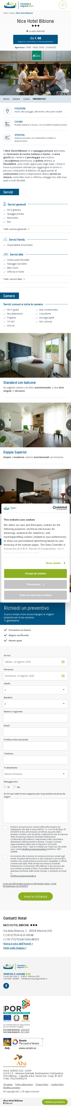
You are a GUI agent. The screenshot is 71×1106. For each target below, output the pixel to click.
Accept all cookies (35, 573)
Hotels (12, 13)
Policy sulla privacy (24, 1084)
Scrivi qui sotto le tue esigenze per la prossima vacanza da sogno (34, 795)
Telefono (8, 753)
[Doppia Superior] (35, 425)
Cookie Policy (57, 1084)
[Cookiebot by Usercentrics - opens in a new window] (52, 508)
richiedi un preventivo (55, 1102)
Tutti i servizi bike (12, 279)
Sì (8, 787)
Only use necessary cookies (35, 595)
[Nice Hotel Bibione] (35, 73)
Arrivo (7, 655)
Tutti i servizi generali (15, 229)
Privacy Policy (42, 1084)
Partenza (8, 669)
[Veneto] (35, 1044)
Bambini (8, 697)
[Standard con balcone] (35, 355)
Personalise (33, 584)
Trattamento (10, 767)
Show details (53, 562)
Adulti (7, 683)
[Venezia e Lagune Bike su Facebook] (6, 986)
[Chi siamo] (14, 1061)
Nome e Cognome (13, 711)
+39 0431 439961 (11, 979)
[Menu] (63, 5)
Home (5, 13)
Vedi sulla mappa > (15, 948)
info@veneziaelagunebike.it (34, 849)
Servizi (6, 99)
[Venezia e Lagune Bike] (18, 5)
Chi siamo (8, 1084)
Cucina (26, 99)
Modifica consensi (11, 1088)
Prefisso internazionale (16, 739)
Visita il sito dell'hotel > (18, 943)
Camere (16, 99)
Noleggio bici (11, 781)
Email (7, 725)
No (18, 787)
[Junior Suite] (35, 491)
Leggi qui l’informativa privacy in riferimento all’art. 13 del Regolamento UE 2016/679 (29, 884)
